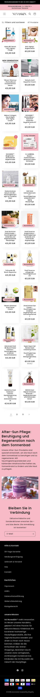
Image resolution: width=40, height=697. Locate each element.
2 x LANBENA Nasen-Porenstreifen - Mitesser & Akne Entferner (30, 157)
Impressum (9, 586)
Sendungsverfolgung (13, 557)
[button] (4, 13)
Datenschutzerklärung (14, 596)
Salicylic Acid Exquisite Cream (30, 81)
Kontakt (7, 572)
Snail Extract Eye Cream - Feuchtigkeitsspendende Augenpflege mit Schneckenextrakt (29, 311)
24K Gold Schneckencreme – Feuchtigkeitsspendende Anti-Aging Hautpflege (30, 196)
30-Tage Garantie (12, 552)
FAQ (6, 567)
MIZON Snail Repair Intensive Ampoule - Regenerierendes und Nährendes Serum (29, 394)
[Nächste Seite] (29, 414)
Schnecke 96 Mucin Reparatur (10, 271)
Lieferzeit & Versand (13, 562)
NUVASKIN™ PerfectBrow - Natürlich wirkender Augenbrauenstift (29, 119)
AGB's (6, 591)
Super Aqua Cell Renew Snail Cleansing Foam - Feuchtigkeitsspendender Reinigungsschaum (29, 352)
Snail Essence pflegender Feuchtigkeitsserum (29, 273)
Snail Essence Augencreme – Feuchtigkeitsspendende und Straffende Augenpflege (30, 236)
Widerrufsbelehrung (13, 601)
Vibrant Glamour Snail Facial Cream (10, 307)
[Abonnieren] (33, 534)
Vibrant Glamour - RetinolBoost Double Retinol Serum (10, 82)
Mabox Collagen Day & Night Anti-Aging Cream (10, 117)
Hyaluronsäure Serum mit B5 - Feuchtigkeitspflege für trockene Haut (10, 194)
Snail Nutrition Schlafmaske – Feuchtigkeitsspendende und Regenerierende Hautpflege (10, 236)
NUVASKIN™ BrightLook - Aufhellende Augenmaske (10, 156)
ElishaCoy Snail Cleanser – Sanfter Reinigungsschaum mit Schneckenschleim (10, 395)
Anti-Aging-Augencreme (30, 47)
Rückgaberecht (11, 606)
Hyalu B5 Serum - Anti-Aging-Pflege (10, 48)
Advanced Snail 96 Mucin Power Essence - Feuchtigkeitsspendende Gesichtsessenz (10, 350)
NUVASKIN (15, 692)
